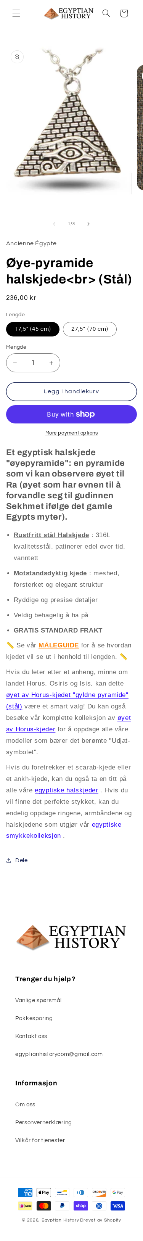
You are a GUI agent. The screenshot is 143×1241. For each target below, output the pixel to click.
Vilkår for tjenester (40, 1140)
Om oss (25, 1104)
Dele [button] (21, 860)
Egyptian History (60, 1220)
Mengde (16, 347)
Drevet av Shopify (100, 1220)
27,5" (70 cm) (89, 329)
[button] (16, 13)
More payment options (71, 433)
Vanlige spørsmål (38, 1000)
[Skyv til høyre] (88, 224)
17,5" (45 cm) (32, 329)
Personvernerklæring (43, 1122)
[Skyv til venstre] (54, 224)
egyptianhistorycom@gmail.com (59, 1054)
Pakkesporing (34, 1018)
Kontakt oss (31, 1036)
